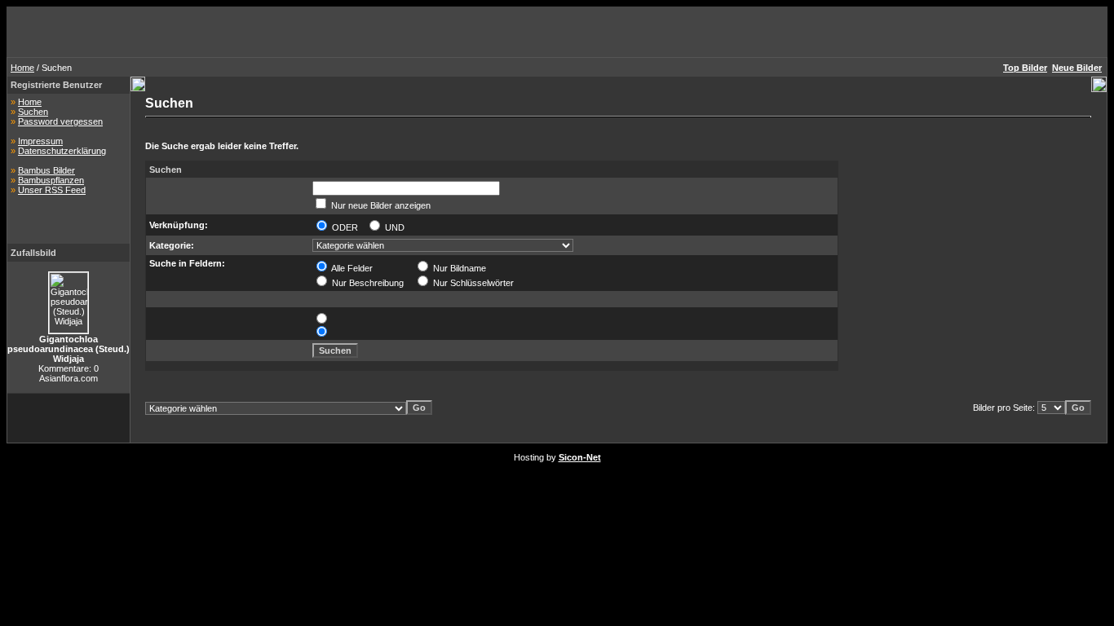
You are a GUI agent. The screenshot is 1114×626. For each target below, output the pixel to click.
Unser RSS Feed (52, 190)
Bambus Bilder (46, 170)
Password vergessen (60, 121)
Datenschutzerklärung (62, 151)
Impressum (40, 141)
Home (22, 68)
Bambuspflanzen (51, 180)
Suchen (33, 112)
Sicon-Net (580, 457)
